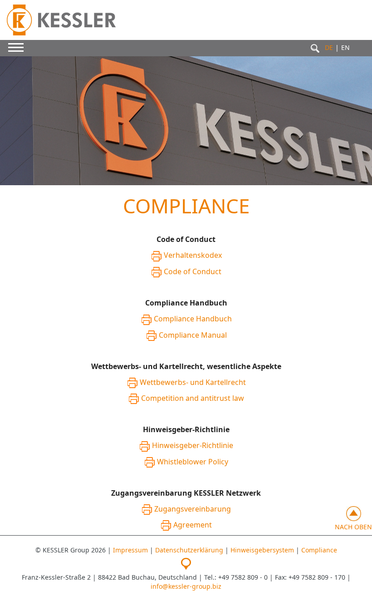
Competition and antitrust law (192, 398)
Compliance (319, 550)
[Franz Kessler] (71, 20)
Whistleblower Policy (192, 462)
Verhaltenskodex (193, 255)
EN (345, 47)
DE (329, 47)
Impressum (130, 550)
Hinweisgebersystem (262, 550)
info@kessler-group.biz (186, 586)
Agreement (192, 525)
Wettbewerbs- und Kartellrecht (193, 382)
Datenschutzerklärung (189, 550)
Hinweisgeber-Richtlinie (192, 445)
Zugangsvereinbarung (192, 509)
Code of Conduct (192, 271)
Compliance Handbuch (193, 319)
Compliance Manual (193, 335)
